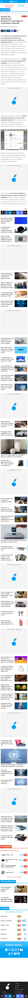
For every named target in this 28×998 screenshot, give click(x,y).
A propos (17, 985)
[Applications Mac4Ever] (6, 949)
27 (19, 30)
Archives (4, 992)
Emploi (16, 987)
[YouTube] (21, 949)
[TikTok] (9, 953)
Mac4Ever (3, 12)
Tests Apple (21, 5)
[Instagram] (12, 953)
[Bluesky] (15, 953)
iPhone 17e (4, 916)
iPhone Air (4, 934)
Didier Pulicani (5, 26)
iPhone (7, 12)
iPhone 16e (4, 938)
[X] (9, 949)
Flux (3, 994)
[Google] (12, 949)
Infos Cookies (18, 994)
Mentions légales (19, 989)
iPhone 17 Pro (5, 925)
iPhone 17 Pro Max (6, 920)
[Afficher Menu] (1, 1)
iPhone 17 (4, 929)
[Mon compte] (26, 1)
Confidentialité (18, 992)
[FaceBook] (18, 949)
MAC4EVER (14, 1)
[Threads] (16, 949)
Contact (17, 983)
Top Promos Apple (8, 5)
